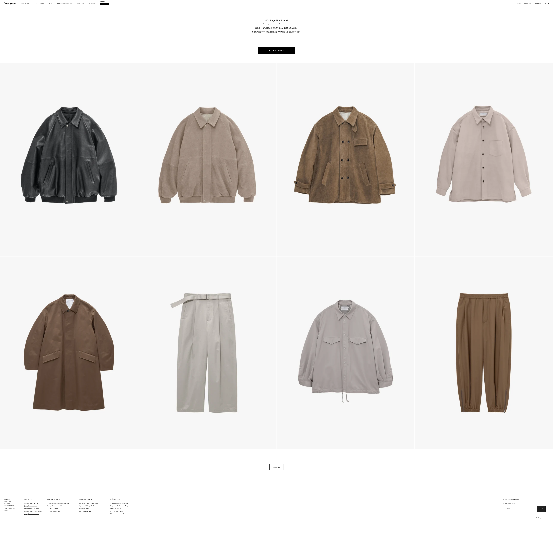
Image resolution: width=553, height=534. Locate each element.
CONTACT (7, 499)
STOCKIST (7, 501)
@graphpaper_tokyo (30, 506)
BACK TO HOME (276, 50)
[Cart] (549, 3)
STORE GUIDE (9, 506)
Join (541, 509)
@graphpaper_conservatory (33, 511)
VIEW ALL (276, 467)
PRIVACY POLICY (10, 508)
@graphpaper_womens (31, 514)
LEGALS (7, 510)
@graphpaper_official (31, 503)
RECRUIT (7, 503)
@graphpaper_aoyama (31, 508)
